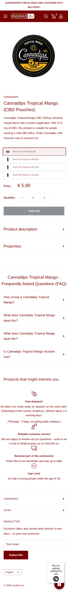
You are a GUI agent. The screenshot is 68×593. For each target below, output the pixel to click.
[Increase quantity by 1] (44, 197)
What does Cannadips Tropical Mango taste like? (29, 317)
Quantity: (9, 197)
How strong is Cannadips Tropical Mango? (26, 299)
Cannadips (11, 96)
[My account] (61, 16)
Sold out (34, 210)
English (9, 572)
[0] (53, 16)
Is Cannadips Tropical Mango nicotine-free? (29, 354)
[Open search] (46, 16)
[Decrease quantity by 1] (21, 197)
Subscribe (16, 554)
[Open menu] (5, 16)
